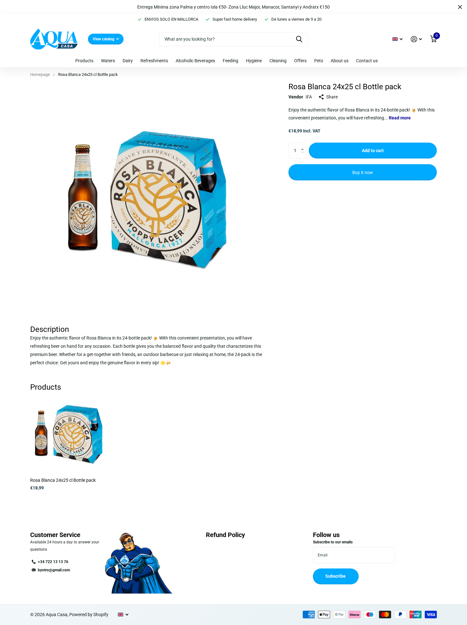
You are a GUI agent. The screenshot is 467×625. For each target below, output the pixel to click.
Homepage (40, 74)
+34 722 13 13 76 (53, 562)
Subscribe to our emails (333, 542)
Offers (300, 60)
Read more (400, 118)
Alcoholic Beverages (195, 60)
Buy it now (362, 172)
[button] (303, 145)
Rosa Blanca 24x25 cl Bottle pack (63, 480)
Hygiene (254, 60)
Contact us (367, 60)
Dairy (128, 60)
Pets (318, 60)
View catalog (104, 39)
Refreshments (154, 60)
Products (84, 60)
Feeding (230, 60)
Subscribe (336, 576)
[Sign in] (416, 39)
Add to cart (373, 150)
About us (340, 60)
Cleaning (278, 60)
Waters (108, 60)
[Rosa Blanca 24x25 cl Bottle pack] (68, 434)
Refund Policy (225, 535)
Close (460, 7)
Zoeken (299, 39)
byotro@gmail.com (54, 570)
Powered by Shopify (88, 614)
